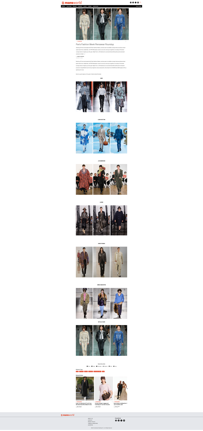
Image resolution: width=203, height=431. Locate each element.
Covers (85, 6)
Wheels (89, 6)
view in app (138, 6)
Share (89, 366)
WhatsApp (99, 366)
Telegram (106, 366)
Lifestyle (74, 6)
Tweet (94, 366)
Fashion (63, 6)
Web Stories (95, 6)
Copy (116, 366)
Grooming (69, 6)
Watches (80, 6)
